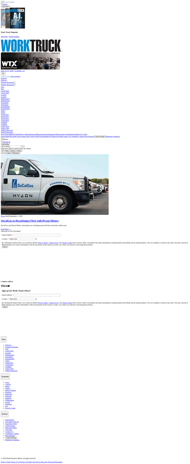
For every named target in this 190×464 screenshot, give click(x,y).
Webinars (71, 134)
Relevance (16, 153)
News (16, 2)
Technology (5, 119)
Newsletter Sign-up (16, 136)
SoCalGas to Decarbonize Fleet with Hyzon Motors (30, 220)
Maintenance (5, 99)
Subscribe (4, 37)
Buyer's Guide (82, 134)
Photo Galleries (24, 134)
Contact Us (67, 136)
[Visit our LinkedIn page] (4, 286)
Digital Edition (14, 37)
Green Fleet (5, 91)
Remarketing (5, 107)
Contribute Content (77, 136)
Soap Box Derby (29, 136)
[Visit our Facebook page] (2, 286)
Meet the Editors (50, 136)
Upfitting (4, 122)
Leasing (3, 95)
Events (66, 134)
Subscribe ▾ (5, 6)
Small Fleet (5, 115)
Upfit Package (40, 136)
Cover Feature (9, 2)
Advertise (59, 136)
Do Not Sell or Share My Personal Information (46, 462)
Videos (16, 134)
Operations (4, 103)
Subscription (5, 136)
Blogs (12, 134)
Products (33, 134)
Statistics (52, 134)
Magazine (39, 134)
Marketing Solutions (113, 136)
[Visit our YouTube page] (8, 286)
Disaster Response (7, 82)
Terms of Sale (25, 462)
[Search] (22, 146)
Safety (3, 111)
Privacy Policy (6, 462)
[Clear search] (24, 146)
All (2, 151)
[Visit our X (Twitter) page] (6, 286)
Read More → (6, 229)
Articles (21, 2)
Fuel (2, 87)
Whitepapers (59, 134)
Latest (9, 153)
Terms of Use (15, 462)
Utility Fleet (5, 126)
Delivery (4, 78)
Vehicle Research (7, 130)
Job (76, 134)
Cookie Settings (100, 136)
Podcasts (46, 134)
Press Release (89, 136)
